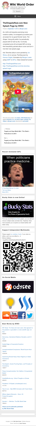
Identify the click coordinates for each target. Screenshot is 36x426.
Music (18, 118)
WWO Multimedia (25, 118)
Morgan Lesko (23, 29)
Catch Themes (23, 423)
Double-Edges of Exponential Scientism (13, 344)
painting (26, 119)
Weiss (5, 55)
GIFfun (14, 60)
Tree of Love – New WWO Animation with (17, 389)
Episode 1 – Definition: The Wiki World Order (14, 401)
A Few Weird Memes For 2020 (10, 188)
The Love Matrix (6, 190)
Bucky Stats (16, 219)
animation (9, 119)
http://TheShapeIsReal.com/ (12, 63)
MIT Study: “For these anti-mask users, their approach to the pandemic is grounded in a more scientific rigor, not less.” (17, 330)
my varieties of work (16, 234)
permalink (25, 121)
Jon (29, 52)
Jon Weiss (17, 119)
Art (16, 118)
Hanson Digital (8, 57)
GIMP (8, 60)
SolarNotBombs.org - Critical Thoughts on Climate (15, 378)
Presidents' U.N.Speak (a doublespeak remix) (14, 383)
